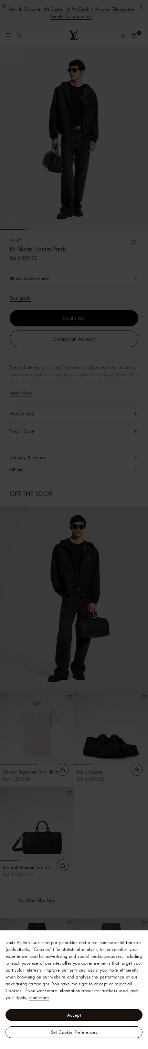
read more (39, 997)
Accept (74, 1015)
